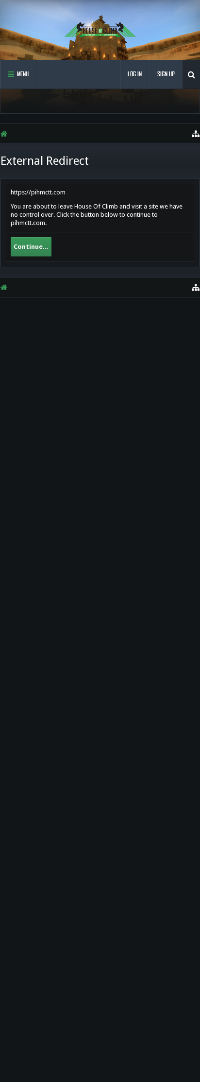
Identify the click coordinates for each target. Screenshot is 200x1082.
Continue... (31, 246)
